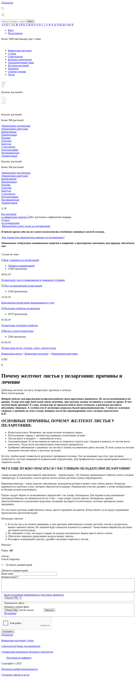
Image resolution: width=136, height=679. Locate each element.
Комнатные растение (20, 50)
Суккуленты (8, 146)
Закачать (49, 610)
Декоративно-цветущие (14, 128)
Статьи (12, 53)
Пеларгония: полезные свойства (19, 325)
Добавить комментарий (21, 265)
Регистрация (15, 33)
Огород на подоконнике (10, 222)
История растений (18, 65)
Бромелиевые (9, 131)
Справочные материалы (15, 651)
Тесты (11, 74)
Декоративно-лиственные (16, 125)
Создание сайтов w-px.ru (15, 674)
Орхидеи (6, 140)
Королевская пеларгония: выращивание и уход (27, 302)
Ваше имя (7, 573)
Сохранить (8, 631)
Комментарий (10, 577)
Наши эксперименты (28, 646)
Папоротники (9, 134)
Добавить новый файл (16, 606)
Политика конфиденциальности (19, 669)
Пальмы (5, 137)
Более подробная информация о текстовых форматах (34, 594)
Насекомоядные (10, 152)
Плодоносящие (9, 149)
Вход (11, 30)
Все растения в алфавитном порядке (14, 216)
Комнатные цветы (11, 353)
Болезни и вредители (20, 59)
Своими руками (17, 71)
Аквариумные (9, 155)
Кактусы (6, 143)
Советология (15, 56)
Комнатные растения (13, 640)
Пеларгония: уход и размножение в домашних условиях (33, 280)
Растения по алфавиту (19, 657)
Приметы (13, 68)
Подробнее (10, 613)
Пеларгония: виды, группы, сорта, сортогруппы (28, 348)
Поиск (30, 21)
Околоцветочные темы (21, 62)
